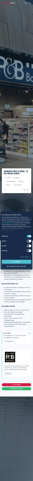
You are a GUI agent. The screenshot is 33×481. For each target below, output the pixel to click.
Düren (8, 185)
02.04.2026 (18, 185)
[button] (27, 189)
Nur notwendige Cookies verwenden (16, 266)
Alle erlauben (16, 261)
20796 (8, 177)
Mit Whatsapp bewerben (17, 388)
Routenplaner (10, 341)
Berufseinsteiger (11, 181)
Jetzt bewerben (17, 384)
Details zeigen (24, 257)
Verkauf (17, 177)
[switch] (29, 241)
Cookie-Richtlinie (7, 222)
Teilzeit (21, 181)
